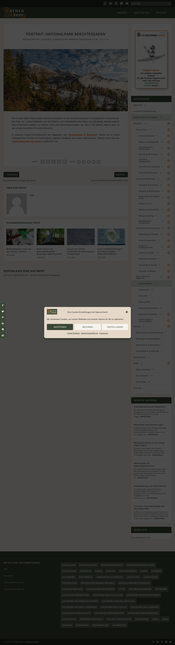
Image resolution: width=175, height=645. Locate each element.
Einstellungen (115, 327)
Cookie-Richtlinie (73, 333)
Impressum (103, 333)
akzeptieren (60, 327)
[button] (126, 312)
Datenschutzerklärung (89, 333)
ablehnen (87, 327)
